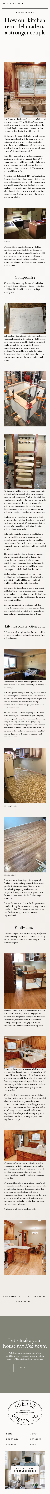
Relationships (25, 12)
